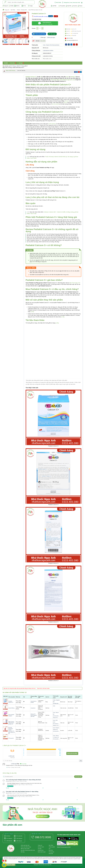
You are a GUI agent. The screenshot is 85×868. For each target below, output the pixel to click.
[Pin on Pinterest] (79, 72)
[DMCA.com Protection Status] (72, 843)
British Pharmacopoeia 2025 (64, 847)
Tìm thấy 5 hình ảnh (32, 387)
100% (59, 749)
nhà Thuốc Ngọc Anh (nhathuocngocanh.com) (63, 79)
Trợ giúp (31, 5)
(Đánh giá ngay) (51, 37)
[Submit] (5, 2)
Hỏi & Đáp (13, 63)
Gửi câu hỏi (78, 776)
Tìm (81, 760)
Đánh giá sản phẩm (72, 753)
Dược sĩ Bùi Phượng (10, 70)
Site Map (23, 851)
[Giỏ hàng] (81, 2)
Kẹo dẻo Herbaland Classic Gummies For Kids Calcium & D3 (11, 730)
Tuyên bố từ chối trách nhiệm (43, 688)
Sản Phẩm (54, 5)
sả (41, 76)
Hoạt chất (51, 853)
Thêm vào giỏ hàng (40, 33)
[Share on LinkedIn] (81, 72)
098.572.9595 (58, 2)
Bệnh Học (18, 5)
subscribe (19, 835)
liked (8, 835)
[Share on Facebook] (75, 72)
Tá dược (80, 5)
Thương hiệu (51, 851)
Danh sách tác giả (41, 851)
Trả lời (7, 799)
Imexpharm (33, 708)
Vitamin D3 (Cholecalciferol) (52, 45)
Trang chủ (6, 5)
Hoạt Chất (69, 5)
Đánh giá (21, 63)
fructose (67, 101)
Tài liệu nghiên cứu (52, 847)
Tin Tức (24, 5)
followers (9, 838)
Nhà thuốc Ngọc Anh (47, 864)
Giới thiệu (11, 5)
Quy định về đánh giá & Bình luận (28, 850)
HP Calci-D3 (11, 738)
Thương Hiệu (62, 5)
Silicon (65, 102)
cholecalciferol (52, 123)
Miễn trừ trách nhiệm (25, 848)
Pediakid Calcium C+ (31, 76)
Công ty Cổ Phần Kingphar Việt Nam (34, 715)
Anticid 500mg (11, 708)
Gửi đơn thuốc (41, 846)
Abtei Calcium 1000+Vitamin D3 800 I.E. (11, 723)
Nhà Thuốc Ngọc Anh (75, 282)
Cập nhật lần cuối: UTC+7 (15, 66)
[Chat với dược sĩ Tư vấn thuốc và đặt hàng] (39, 24)
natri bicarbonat (55, 104)
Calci (44, 45)
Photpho (57, 727)
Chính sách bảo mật (25, 845)
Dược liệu (75, 5)
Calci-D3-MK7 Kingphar (11, 715)
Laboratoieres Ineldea (48, 50)
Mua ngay (53, 33)
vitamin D (73, 76)
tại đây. (32, 311)
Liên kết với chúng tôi (9, 833)
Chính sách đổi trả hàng (26, 846)
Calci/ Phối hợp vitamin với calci (35, 9)
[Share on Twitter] (77, 72)
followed (19, 838)
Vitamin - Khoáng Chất (22, 9)
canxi (67, 76)
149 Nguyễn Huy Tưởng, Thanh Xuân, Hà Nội (71, 2)
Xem (51, 16)
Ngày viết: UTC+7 (13, 67)
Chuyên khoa (40, 850)
